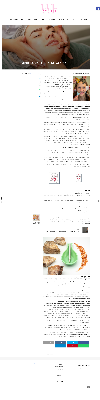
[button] (98, 8)
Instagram (58, 381)
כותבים (61, 364)
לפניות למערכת (59, 366)
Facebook (59, 375)
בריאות (66, 59)
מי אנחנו (60, 369)
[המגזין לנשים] (50, 8)
